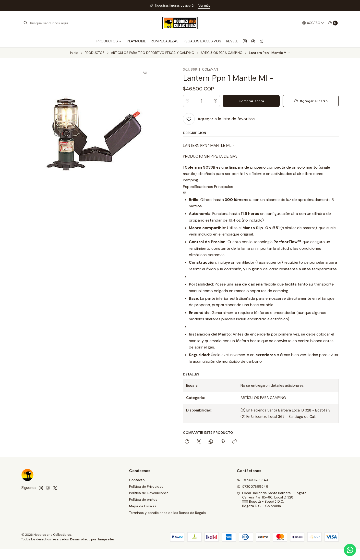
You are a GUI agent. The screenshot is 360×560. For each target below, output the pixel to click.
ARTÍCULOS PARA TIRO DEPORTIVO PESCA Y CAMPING (152, 53)
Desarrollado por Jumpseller (92, 539)
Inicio (74, 53)
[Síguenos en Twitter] (261, 41)
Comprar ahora (251, 101)
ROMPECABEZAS (165, 41)
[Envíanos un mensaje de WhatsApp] (350, 550)
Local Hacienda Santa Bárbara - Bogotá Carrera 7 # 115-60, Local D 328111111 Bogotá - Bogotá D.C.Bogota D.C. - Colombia (274, 499)
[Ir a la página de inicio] (180, 23)
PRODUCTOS (95, 53)
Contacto (137, 480)
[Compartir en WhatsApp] (211, 441)
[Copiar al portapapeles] (234, 441)
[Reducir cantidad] (187, 101)
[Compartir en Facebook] (187, 441)
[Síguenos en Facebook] (253, 41)
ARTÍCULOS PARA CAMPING (221, 53)
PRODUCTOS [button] (107, 41)
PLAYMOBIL (136, 41)
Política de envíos (143, 499)
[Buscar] (25, 23)
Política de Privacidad (146, 486)
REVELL (232, 41)
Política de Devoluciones (148, 493)
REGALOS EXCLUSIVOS (202, 41)
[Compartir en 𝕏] (199, 441)
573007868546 (255, 486)
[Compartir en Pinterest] (222, 441)
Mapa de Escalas (142, 506)
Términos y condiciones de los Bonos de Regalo (167, 512)
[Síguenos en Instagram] (244, 41)
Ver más (204, 5)
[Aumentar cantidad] (215, 101)
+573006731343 (255, 480)
